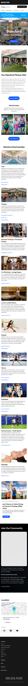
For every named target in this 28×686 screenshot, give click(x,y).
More (2, 663)
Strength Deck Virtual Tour (6, 252)
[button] (7, 124)
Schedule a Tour (14, 41)
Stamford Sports (4, 348)
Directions (8, 622)
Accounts (3, 666)
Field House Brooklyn (5, 647)
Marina (2, 656)
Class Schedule (4, 219)
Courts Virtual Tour (5, 408)
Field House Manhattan (6, 645)
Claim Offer (6, 516)
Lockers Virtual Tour (5, 315)
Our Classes (3, 217)
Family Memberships (5, 445)
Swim (2, 651)
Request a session (5, 475)
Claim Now (23, 15)
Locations (3, 641)
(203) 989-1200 (6, 619)
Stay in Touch (4, 670)
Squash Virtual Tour (5, 346)
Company (3, 659)
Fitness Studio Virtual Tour (6, 215)
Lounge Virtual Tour (5, 283)
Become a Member (22, 6)
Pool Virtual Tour (4, 182)
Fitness (2, 643)
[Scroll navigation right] (26, 10)
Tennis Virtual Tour (5, 377)
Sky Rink (2, 649)
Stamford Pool (4, 184)
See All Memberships (14, 138)
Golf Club (3, 652)
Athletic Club (3, 654)
